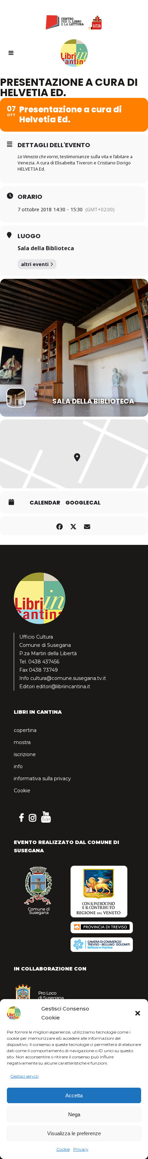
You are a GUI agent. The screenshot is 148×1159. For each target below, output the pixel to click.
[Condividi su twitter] (73, 526)
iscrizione (25, 754)
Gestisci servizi (24, 1076)
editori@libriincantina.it (63, 686)
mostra (22, 742)
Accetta (74, 1095)
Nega (74, 1114)
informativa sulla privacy (42, 778)
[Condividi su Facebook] (59, 526)
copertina (25, 730)
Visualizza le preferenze (74, 1133)
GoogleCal (83, 503)
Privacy (80, 1149)
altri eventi (35, 264)
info (18, 766)
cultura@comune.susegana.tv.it (68, 678)
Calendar (45, 503)
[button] (137, 1013)
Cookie (63, 1149)
